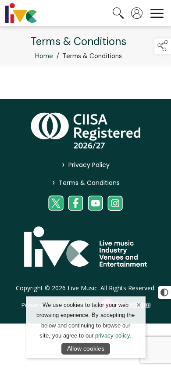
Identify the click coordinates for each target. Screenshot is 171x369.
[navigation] (157, 13)
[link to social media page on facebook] (75, 203)
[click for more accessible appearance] (164, 292)
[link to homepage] (20, 13)
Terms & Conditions (85, 183)
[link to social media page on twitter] (56, 203)
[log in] (137, 13)
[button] (162, 46)
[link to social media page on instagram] (115, 203)
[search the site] (118, 13)
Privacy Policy (86, 165)
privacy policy (112, 335)
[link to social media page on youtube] (95, 203)
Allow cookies (85, 348)
